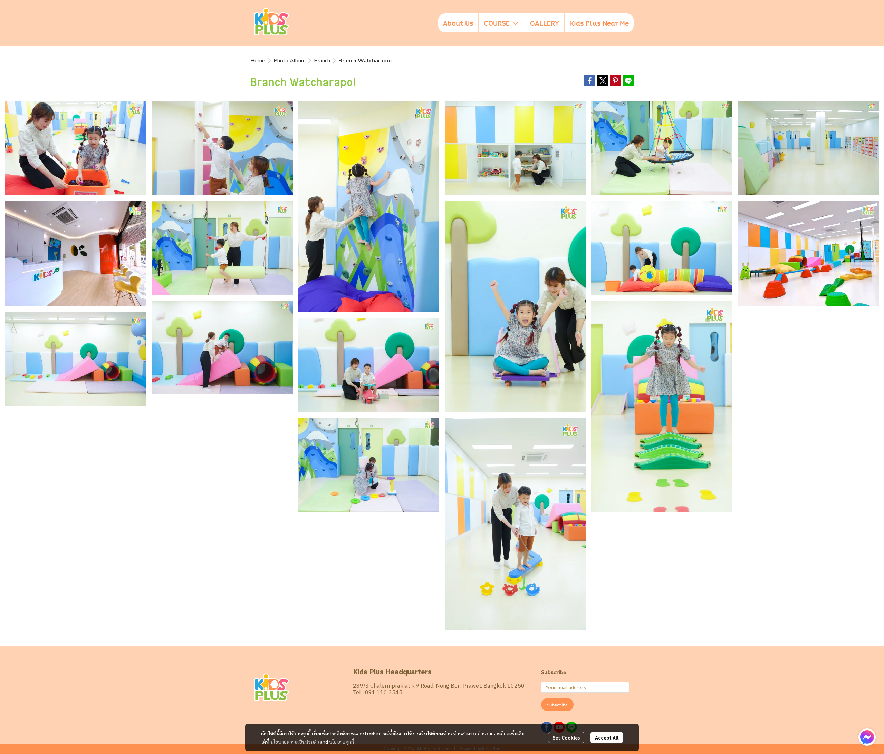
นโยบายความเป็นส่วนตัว (294, 741)
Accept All (606, 737)
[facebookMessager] (867, 737)
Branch (322, 61)
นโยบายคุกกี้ (341, 741)
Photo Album (289, 61)
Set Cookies (566, 737)
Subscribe (557, 705)
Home (257, 61)
